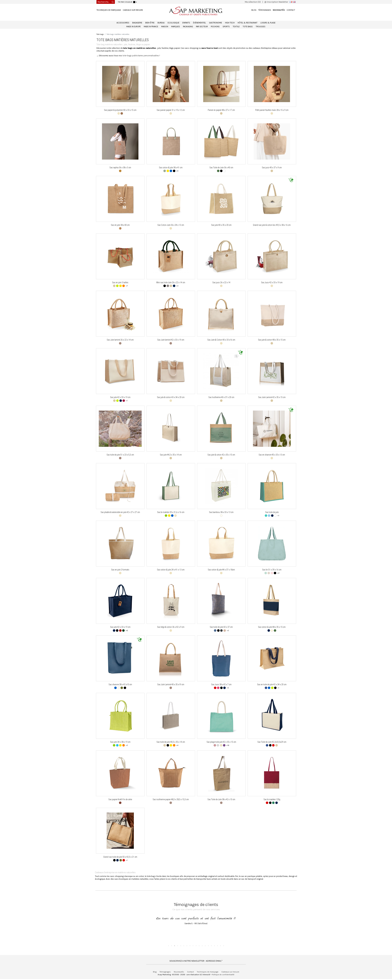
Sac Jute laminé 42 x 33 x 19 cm (170, 340)
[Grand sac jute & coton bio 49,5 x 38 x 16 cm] (272, 199)
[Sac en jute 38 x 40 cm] (120, 199)
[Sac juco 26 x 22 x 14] (221, 256)
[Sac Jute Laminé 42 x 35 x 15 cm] (272, 371)
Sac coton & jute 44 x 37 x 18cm (221, 569)
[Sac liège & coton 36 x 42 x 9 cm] (171, 601)
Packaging (188, 26)
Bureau (161, 23)
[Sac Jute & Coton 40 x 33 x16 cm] (221, 314)
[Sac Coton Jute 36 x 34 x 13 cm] (171, 199)
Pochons (215, 26)
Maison (164, 26)
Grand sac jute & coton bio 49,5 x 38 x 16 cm (272, 225)
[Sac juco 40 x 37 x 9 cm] (272, 141)
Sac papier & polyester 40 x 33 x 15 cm (120, 110)
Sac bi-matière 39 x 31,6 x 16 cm (170, 512)
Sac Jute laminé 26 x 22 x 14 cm (120, 340)
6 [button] (183, 945)
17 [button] (217, 945)
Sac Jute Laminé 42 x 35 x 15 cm (272, 397)
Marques (175, 26)
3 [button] (174, 945)
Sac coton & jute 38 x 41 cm (171, 167)
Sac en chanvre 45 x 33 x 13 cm (272, 455)
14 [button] (208, 945)
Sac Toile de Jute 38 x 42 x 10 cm (221, 799)
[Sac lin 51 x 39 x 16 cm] (272, 543)
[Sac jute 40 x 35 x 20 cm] (221, 199)
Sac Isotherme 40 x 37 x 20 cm (221, 397)
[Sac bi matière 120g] (272, 773)
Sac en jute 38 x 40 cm (120, 225)
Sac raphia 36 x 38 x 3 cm (120, 167)
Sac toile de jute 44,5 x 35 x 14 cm (170, 742)
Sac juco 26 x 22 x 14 (221, 282)
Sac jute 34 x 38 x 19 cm (120, 742)
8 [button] (189, 945)
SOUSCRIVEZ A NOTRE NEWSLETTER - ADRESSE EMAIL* (196, 961)
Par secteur (202, 26)
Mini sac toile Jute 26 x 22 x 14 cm (170, 282)
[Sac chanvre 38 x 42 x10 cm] (120, 658)
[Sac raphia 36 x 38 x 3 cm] (120, 141)
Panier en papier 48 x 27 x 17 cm (221, 110)
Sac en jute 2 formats (120, 569)
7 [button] (186, 945)
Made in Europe (133, 26)
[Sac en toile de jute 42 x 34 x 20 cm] (272, 658)
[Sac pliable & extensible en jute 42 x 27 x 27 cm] (120, 486)
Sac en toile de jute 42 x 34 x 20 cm (271, 684)
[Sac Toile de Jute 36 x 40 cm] (221, 141)
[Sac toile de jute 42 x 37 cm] (221, 601)
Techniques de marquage (108, 10)
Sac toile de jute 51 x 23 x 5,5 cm (120, 455)
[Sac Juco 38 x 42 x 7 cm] (221, 658)
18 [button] (220, 945)
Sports (226, 26)
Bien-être (150, 23)
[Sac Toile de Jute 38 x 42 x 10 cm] (221, 773)
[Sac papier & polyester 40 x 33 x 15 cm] (120, 84)
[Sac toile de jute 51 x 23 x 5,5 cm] (120, 429)
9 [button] (192, 945)
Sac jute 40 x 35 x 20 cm (221, 225)
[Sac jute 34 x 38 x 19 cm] (120, 716)
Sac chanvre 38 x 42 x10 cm (120, 684)
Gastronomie (215, 23)
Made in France (151, 26)
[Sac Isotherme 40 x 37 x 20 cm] (221, 371)
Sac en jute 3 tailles (120, 282)
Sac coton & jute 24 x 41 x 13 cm (171, 569)
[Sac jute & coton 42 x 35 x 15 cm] (221, 429)
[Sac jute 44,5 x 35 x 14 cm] (170, 429)
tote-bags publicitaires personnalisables (141, 55)
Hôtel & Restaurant (247, 23)
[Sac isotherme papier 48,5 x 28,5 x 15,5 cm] (171, 773)
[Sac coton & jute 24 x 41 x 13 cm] (171, 543)
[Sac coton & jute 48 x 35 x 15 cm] (272, 601)
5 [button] (180, 945)
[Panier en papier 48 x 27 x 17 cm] (221, 84)
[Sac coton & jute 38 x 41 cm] (171, 141)
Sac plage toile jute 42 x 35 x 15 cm (221, 742)
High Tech (230, 23)
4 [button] (177, 945)
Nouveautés (279, 10)
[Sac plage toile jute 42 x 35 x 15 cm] (221, 716)
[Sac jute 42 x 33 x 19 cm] (120, 371)
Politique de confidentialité (223, 974)
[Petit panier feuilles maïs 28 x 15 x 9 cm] (272, 84)
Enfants (186, 23)
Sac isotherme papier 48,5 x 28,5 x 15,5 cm (171, 799)
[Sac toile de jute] (272, 486)
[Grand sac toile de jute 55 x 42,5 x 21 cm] (120, 831)
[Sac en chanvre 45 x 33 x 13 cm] (272, 429)
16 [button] (214, 945)
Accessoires (123, 23)
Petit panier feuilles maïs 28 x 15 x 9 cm (271, 110)
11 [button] (199, 945)
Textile (236, 26)
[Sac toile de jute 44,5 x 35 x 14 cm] (171, 716)
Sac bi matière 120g (272, 799)
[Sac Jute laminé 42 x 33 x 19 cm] (171, 314)
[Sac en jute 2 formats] (120, 543)
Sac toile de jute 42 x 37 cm (221, 627)
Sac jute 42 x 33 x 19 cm (120, 397)
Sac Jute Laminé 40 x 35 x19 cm (170, 684)
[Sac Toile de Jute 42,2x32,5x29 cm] (272, 716)
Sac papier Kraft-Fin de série (120, 799)
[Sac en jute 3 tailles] (120, 256)
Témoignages (264, 10)
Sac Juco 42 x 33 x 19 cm (272, 282)
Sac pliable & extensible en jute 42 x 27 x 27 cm (120, 512)
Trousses (260, 26)
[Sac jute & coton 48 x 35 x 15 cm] (272, 314)
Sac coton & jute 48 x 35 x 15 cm (272, 627)
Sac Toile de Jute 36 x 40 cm (221, 167)
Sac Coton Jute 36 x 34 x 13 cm (170, 225)
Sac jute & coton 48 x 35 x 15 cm (272, 340)
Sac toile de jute (272, 512)
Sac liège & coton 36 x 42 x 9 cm (170, 627)
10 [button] (196, 945)
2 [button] (171, 945)
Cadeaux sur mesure (133, 10)
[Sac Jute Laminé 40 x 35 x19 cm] (171, 658)
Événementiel (199, 23)
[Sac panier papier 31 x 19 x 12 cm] (171, 84)
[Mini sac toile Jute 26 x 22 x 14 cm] (171, 256)
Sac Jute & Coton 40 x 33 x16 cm (221, 340)
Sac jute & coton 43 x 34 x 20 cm (171, 397)
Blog (253, 10)
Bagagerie (137, 23)
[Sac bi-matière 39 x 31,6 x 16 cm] (171, 486)
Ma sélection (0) (253, 2)
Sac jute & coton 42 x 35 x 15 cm (221, 455)
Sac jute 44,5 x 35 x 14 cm (171, 455)
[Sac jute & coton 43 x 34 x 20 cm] (171, 371)
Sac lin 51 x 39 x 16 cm (271, 569)
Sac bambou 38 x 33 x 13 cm (221, 512)
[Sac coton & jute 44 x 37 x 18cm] (221, 543)
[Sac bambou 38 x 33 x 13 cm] (221, 486)
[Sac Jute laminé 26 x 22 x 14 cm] (120, 314)
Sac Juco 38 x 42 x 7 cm (221, 684)
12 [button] (202, 945)
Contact (291, 10)
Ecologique (173, 23)
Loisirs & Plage (267, 23)
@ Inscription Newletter (276, 2)
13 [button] (205, 945)
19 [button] (223, 945)
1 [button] (168, 945)
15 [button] (211, 945)
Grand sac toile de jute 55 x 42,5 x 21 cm (120, 857)
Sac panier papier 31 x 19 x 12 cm (171, 110)
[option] (196, 924)
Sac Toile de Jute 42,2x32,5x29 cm (271, 742)
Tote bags (248, 26)
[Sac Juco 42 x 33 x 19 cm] (272, 256)
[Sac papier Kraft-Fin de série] (120, 773)
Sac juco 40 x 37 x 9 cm (272, 167)
